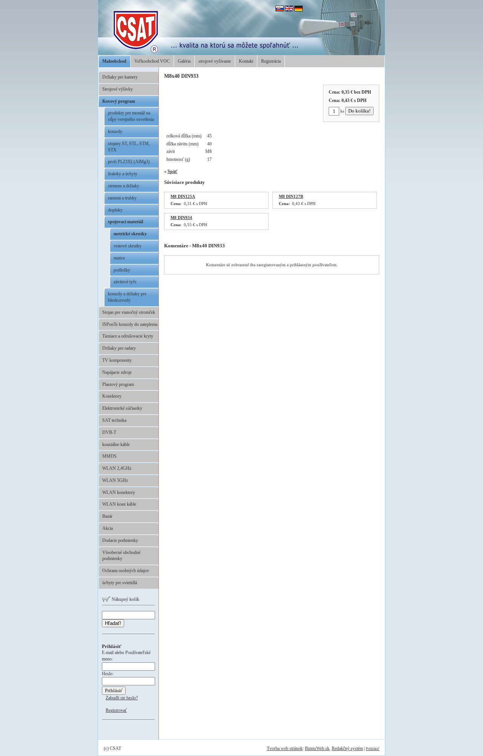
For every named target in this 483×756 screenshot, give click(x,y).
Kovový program (118, 101)
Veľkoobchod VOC (152, 61)
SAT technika (114, 420)
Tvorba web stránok (285, 748)
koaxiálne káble (116, 444)
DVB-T (109, 432)
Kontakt (246, 61)
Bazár (107, 516)
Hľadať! (113, 623)
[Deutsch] (298, 9)
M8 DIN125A (183, 196)
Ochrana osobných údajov (125, 570)
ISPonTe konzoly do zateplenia (129, 324)
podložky (122, 270)
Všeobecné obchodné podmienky (121, 556)
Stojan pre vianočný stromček (128, 312)
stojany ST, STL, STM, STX (129, 147)
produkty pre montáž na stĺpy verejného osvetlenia (131, 116)
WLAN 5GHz (115, 480)
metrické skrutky (130, 233)
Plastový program (118, 384)
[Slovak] (279, 9)
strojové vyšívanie (214, 61)
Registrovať (116, 710)
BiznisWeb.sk (317, 748)
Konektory (112, 396)
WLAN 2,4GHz (116, 468)
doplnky (115, 210)
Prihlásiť (372, 749)
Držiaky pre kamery (120, 77)
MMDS (109, 456)
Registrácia (271, 61)
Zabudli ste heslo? (122, 697)
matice (119, 258)
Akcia (107, 528)
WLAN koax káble (119, 504)
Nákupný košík (125, 599)
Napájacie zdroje (117, 372)
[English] (289, 9)
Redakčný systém (347, 748)
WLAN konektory (118, 492)
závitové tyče (125, 281)
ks (342, 111)
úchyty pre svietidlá (119, 582)
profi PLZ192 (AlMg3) (129, 161)
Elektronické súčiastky (122, 408)
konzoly (115, 131)
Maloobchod (114, 61)
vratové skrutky (128, 245)
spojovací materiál (125, 221)
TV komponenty (117, 360)
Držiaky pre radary (119, 348)
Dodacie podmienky (120, 540)
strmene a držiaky (123, 185)
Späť (172, 171)
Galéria (184, 61)
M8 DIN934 (181, 217)
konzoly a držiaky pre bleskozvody (127, 297)
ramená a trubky (122, 198)
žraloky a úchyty (122, 173)
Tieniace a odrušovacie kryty (127, 336)
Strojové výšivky (117, 89)
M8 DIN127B (291, 196)
